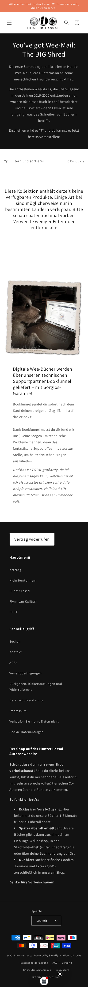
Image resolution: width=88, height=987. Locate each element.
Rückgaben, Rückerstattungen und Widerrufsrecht (35, 687)
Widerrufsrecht (72, 955)
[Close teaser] (60, 974)
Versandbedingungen (25, 673)
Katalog (15, 570)
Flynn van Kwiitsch (23, 601)
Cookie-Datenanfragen (26, 732)
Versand (67, 962)
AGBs (13, 663)
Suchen (15, 641)
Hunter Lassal (20, 591)
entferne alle (44, 227)
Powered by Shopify (46, 955)
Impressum (18, 711)
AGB (55, 962)
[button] (9, 23)
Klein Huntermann (23, 580)
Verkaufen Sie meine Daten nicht (34, 721)
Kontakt (15, 652)
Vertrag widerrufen (32, 539)
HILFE (13, 612)
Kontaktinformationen (37, 970)
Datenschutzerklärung (26, 700)
